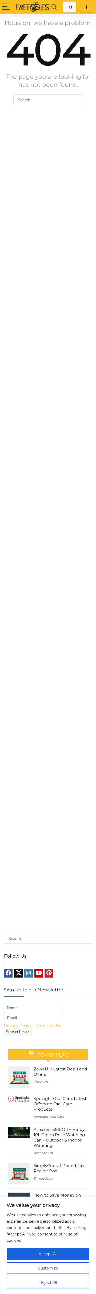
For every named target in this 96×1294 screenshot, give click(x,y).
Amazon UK (43, 1153)
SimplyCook (43, 1178)
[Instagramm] (28, 973)
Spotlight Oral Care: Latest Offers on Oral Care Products (60, 1104)
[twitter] (18, 973)
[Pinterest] (49, 973)
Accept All (48, 1253)
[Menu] (6, 7)
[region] (48, 1245)
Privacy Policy (17, 1025)
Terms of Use (48, 1025)
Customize (48, 1268)
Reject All (48, 1282)
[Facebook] (8, 973)
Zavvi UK (41, 1082)
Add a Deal (86, 7)
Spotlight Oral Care (49, 1117)
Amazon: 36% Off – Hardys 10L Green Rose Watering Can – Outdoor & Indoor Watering (60, 1137)
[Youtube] (38, 973)
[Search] (54, 7)
